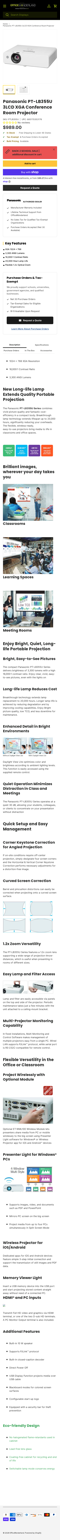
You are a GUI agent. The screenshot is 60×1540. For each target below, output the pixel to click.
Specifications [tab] (42, 345)
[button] (55, 6)
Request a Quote (30, 187)
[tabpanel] (30, 923)
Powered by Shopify (33, 1533)
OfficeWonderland (17, 1533)
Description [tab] (14, 345)
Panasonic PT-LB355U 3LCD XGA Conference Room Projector (28, 26)
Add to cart (30, 163)
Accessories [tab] (46, 350)
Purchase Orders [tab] (11, 350)
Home (5, 24)
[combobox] (30, 15)
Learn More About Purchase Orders (30, 328)
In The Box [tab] (30, 350)
